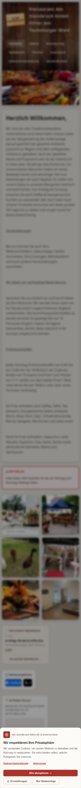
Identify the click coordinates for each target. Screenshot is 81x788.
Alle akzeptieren (39, 773)
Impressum (39, 763)
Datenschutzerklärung (15, 763)
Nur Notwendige (46, 781)
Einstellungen (18, 781)
